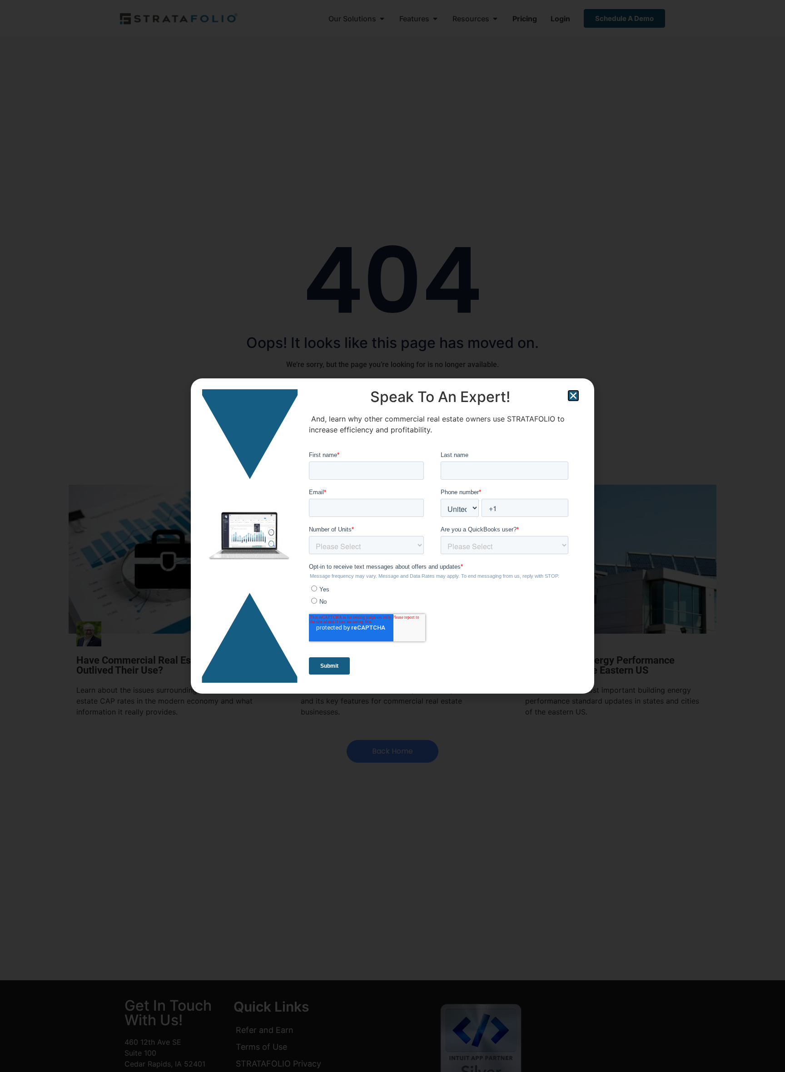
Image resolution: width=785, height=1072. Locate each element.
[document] (392, 536)
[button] (573, 395)
